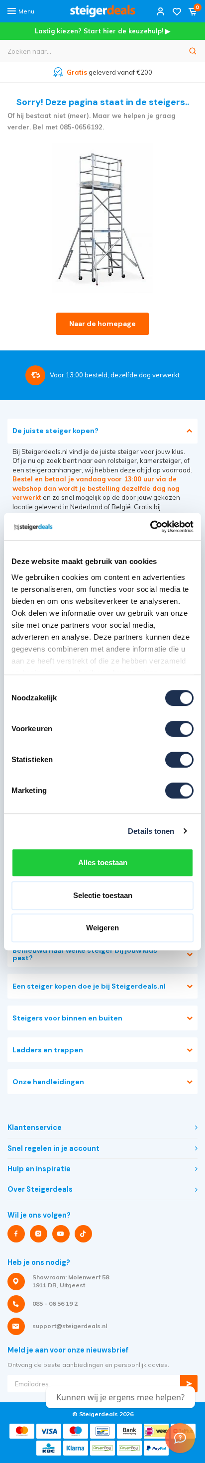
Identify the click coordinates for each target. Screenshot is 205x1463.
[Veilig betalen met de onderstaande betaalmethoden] (21, 1431)
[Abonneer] (189, 1383)
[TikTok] (83, 1233)
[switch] (179, 729)
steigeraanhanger (54, 470)
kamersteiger (160, 460)
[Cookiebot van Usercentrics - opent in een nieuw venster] (150, 526)
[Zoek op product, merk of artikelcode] (193, 51)
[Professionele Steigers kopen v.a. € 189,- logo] (102, 11)
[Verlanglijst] (177, 11)
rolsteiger (122, 460)
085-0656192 (81, 127)
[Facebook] (16, 1233)
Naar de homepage (102, 323)
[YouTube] (61, 1233)
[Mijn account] (161, 11)
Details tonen (151, 831)
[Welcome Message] (180, 1438)
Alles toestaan (102, 862)
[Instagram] (38, 1233)
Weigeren (102, 927)
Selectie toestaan (102, 895)
